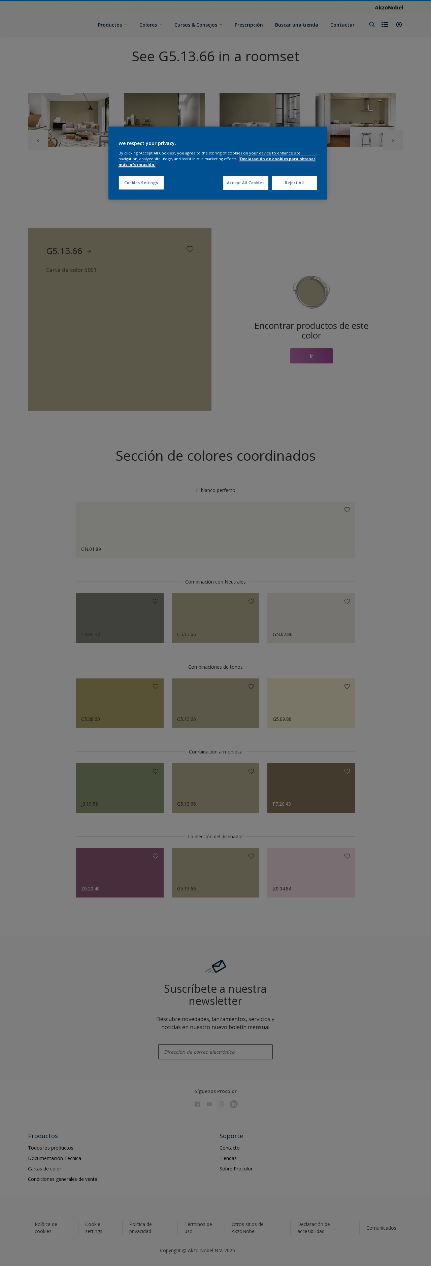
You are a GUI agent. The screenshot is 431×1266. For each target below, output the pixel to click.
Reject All (294, 182)
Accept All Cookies (245, 182)
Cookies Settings (141, 182)
